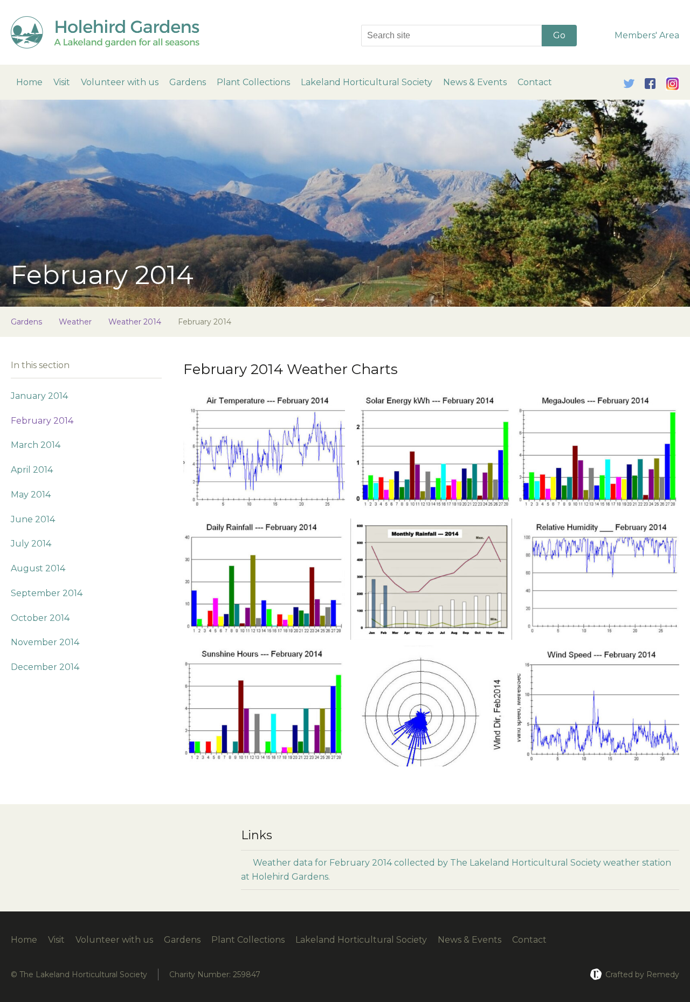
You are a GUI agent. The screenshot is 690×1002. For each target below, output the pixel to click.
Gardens (187, 82)
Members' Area (647, 35)
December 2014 (45, 667)
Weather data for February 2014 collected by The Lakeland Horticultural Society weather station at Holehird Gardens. (456, 870)
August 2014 (38, 568)
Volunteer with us (119, 82)
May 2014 (31, 494)
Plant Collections (253, 82)
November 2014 (45, 642)
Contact (535, 82)
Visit (61, 82)
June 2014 (33, 519)
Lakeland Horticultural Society (366, 82)
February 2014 (42, 421)
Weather (75, 322)
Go (559, 35)
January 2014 (39, 396)
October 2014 (40, 618)
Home (29, 82)
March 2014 (35, 445)
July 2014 (31, 543)
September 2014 (46, 593)
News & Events (475, 82)
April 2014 (32, 470)
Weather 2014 (134, 322)
